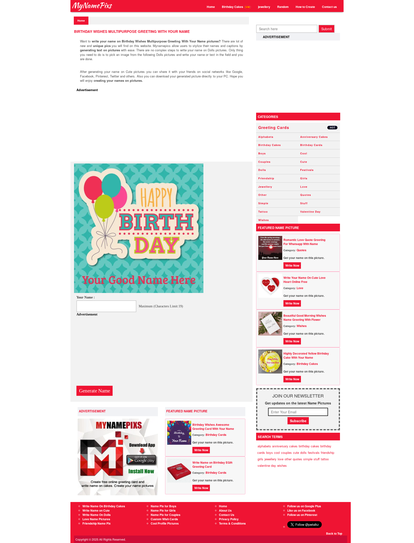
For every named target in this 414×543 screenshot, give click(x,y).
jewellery (264, 7)
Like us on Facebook (301, 510)
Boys (262, 153)
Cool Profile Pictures (165, 523)
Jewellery (265, 186)
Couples (264, 161)
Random (283, 7)
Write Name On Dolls (96, 515)
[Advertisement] (162, 128)
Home (211, 7)
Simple (263, 203)
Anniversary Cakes (314, 137)
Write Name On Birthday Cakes (103, 506)
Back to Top (334, 533)
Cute (303, 161)
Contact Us (226, 515)
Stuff (304, 203)
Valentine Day (310, 211)
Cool (303, 153)
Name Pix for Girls (163, 510)
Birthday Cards (216, 434)
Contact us (329, 7)
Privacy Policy (229, 519)
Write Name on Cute (96, 510)
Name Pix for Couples (165, 515)
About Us (225, 510)
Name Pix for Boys (163, 506)
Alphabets (265, 137)
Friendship (266, 178)
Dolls (262, 170)
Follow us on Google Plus (304, 506)
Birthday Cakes (233, 7)
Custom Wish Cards (164, 519)
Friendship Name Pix (96, 523)
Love (303, 186)
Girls (303, 178)
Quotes (305, 195)
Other (262, 195)
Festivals (307, 170)
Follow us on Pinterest (302, 515)
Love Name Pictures (96, 519)
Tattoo (263, 211)
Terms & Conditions (232, 523)
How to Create (305, 7)
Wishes (263, 220)
